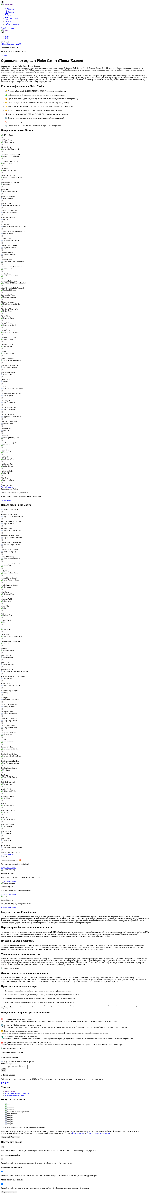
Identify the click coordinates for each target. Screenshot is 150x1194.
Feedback (4, 1068)
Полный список (7, 487)
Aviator (10, 21)
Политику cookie (78, 1133)
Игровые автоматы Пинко (15, 1095)
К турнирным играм (8, 868)
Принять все (15, 1137)
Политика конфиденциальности (17, 1093)
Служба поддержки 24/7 (12, 44)
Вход (3, 28)
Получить (4, 55)
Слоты (10, 15)
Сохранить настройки (9, 1192)
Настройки (5, 1137)
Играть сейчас (6, 500)
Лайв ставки (13, 18)
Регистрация (9, 28)
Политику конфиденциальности (98, 1133)
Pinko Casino (10, 1091)
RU (6, 38)
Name (3, 1064)
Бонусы (11, 12)
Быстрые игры (13, 24)
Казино (11, 9)
